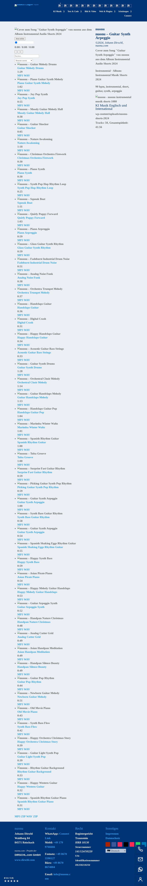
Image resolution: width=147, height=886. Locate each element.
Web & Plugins (105, 12)
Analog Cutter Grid (29, 636)
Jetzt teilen (20, 39)
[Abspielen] (19, 51)
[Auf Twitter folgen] (126, 844)
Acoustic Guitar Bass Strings (34, 352)
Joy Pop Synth (26, 97)
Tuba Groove (25, 457)
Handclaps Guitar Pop (30, 412)
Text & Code (73, 12)
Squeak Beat (24, 202)
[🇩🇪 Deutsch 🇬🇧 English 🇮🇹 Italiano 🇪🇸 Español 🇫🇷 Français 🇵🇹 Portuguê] (116, 850)
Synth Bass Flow (27, 726)
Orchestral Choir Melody (32, 382)
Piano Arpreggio (27, 232)
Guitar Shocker (26, 127)
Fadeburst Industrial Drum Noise (37, 262)
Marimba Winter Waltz (31, 427)
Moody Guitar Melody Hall (33, 112)
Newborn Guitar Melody (32, 696)
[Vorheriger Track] (16, 51)
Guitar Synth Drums (29, 367)
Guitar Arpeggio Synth (31, 606)
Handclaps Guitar (28, 307)
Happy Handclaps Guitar (32, 337)
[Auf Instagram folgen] (120, 844)
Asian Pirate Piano (28, 577)
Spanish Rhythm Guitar (31, 442)
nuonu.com (20, 851)
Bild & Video (90, 12)
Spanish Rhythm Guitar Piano (35, 801)
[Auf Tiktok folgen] (132, 844)
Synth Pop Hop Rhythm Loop (35, 187)
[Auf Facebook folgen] (114, 844)
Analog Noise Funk (28, 277)
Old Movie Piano (27, 711)
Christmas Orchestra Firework (35, 157)
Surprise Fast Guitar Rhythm (34, 472)
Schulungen (123, 12)
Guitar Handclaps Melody (32, 397)
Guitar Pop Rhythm (29, 681)
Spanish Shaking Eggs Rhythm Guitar (40, 547)
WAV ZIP (32, 816)
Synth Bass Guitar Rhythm (33, 517)
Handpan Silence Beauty (32, 666)
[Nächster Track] (22, 51)
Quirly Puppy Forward (31, 217)
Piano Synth (24, 172)
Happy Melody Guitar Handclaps (37, 591)
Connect (127, 16)
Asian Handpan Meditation (33, 651)
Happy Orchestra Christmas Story (37, 741)
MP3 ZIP (20, 816)
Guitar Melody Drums (30, 68)
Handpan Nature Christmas (33, 621)
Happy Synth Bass (28, 562)
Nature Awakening (28, 142)
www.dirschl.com (25, 859)
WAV (27, 75)
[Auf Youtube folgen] (108, 844)
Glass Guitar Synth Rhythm (34, 247)
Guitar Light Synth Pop (31, 756)
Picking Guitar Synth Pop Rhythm (38, 487)
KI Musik (57, 12)
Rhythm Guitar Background (34, 771)
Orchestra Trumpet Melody (33, 292)
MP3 (20, 75)
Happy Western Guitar (30, 786)
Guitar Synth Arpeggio (31, 502)
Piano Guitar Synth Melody (33, 82)
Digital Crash (25, 322)
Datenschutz (113, 838)
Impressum (112, 833)
